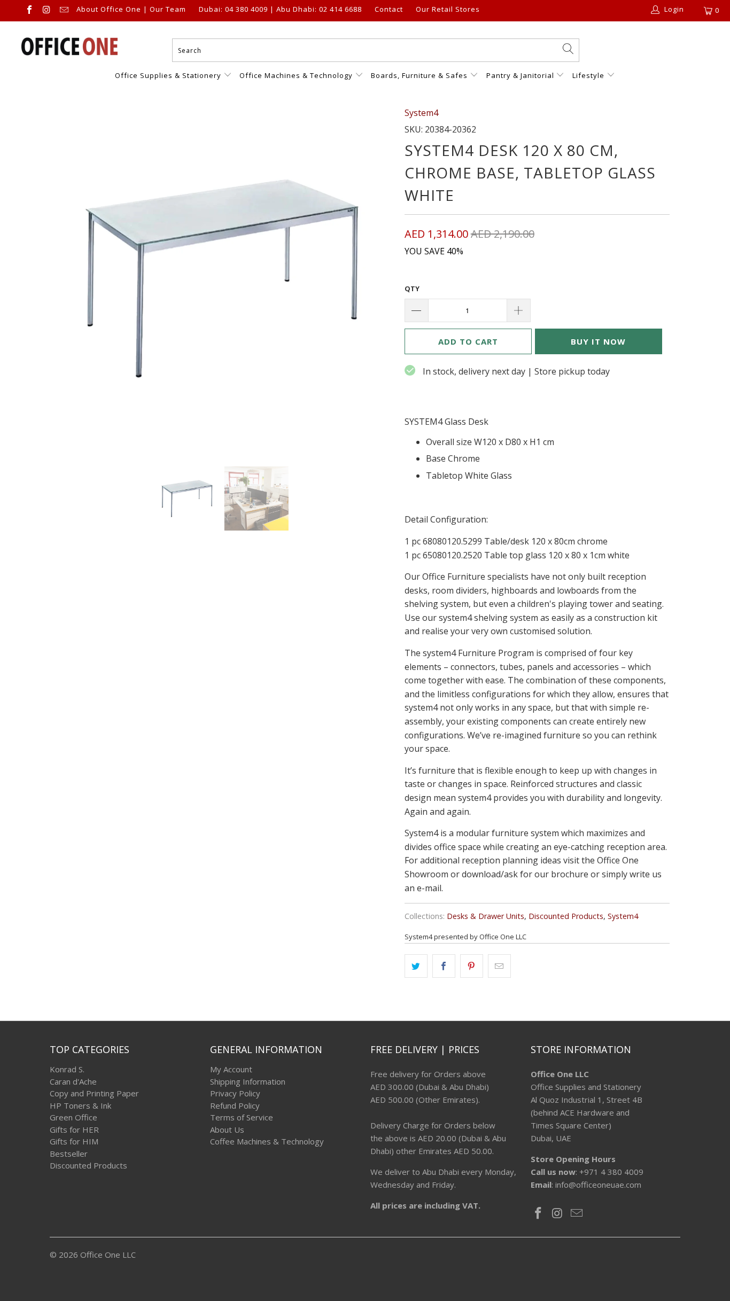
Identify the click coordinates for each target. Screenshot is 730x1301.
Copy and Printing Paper (94, 1093)
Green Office (73, 1117)
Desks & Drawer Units (485, 916)
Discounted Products (566, 916)
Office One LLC (108, 1254)
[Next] (375, 278)
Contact (389, 9)
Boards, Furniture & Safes (419, 75)
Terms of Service (241, 1117)
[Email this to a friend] (499, 966)
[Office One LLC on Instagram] (46, 10)
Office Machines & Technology (296, 75)
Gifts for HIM (74, 1141)
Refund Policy (235, 1105)
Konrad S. (67, 1069)
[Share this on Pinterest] (471, 966)
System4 (421, 113)
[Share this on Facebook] (443, 966)
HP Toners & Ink (80, 1105)
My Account (231, 1069)
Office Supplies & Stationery (169, 75)
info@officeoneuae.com (598, 1184)
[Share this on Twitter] (416, 966)
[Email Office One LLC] (63, 10)
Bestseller (69, 1153)
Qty (412, 288)
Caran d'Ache (73, 1081)
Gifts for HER (74, 1129)
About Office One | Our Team (131, 9)
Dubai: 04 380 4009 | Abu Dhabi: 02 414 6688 (280, 9)
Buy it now (598, 341)
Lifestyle (588, 75)
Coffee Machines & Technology (267, 1141)
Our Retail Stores (448, 9)
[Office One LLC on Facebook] (29, 10)
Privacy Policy (235, 1093)
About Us (227, 1129)
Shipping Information (247, 1081)
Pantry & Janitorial (521, 75)
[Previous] (68, 278)
